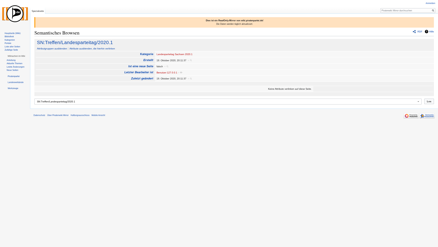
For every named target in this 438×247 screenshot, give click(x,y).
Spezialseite (38, 11)
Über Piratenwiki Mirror (58, 115)
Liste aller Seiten (12, 46)
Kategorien (10, 40)
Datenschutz (39, 115)
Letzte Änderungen (15, 67)
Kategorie (146, 54)
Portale (8, 43)
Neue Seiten (12, 70)
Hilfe (431, 31)
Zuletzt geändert (142, 78)
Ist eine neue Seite (140, 66)
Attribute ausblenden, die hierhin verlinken (92, 48)
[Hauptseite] (15, 13)
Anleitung (11, 60)
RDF (419, 31)
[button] (16, 56)
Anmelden (430, 3)
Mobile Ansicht (98, 115)
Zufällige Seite (11, 50)
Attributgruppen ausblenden (52, 48)
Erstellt (148, 60)
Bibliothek (9, 36)
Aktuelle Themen (14, 63)
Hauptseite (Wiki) (13, 33)
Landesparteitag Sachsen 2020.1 (174, 54)
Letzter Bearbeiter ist (138, 72)
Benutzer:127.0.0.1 (167, 72)
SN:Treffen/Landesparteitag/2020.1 (75, 42)
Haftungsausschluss (80, 115)
